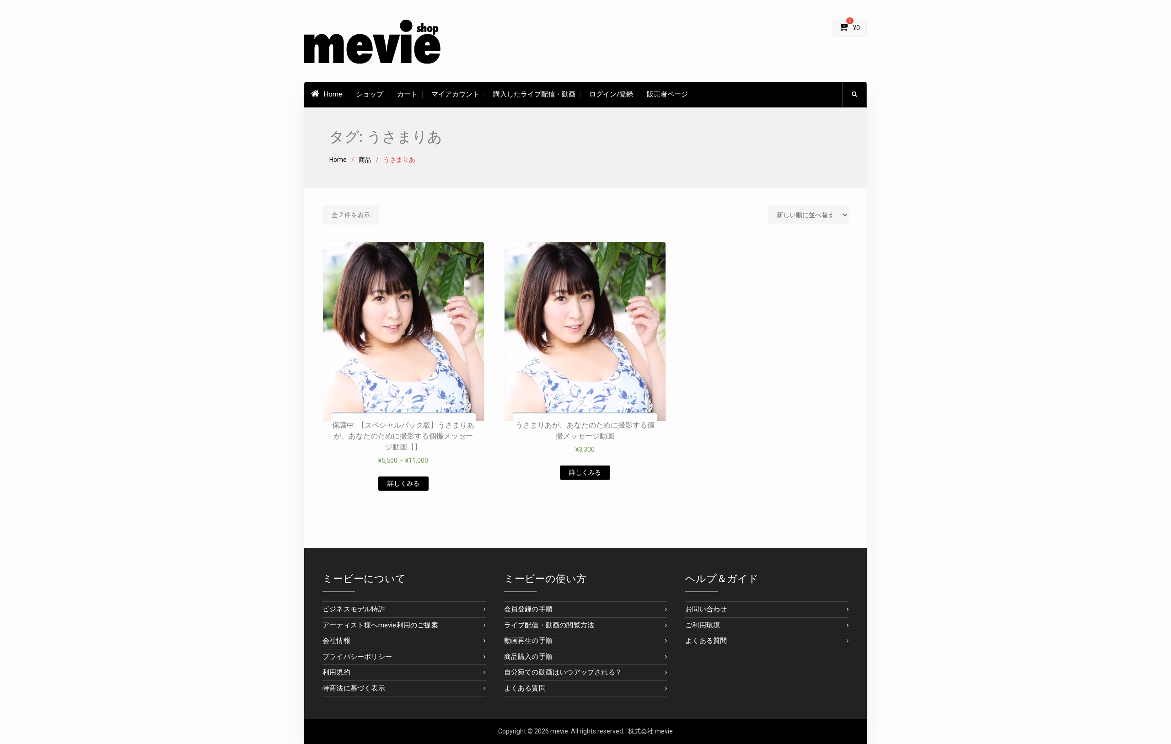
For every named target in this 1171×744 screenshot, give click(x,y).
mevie (559, 731)
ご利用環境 (702, 625)
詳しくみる (403, 483)
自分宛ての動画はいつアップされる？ (563, 672)
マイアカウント (455, 94)
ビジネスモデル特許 (353, 609)
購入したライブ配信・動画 (534, 94)
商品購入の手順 (528, 657)
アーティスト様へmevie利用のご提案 (380, 625)
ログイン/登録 (611, 94)
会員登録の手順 (528, 609)
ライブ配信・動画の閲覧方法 (549, 625)
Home (333, 94)
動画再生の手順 (528, 641)
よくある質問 (525, 688)
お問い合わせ (706, 609)
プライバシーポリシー (357, 657)
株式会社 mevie (650, 731)
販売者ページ (667, 94)
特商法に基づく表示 (353, 688)
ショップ (369, 94)
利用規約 (336, 672)
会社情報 (336, 641)
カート (407, 94)
